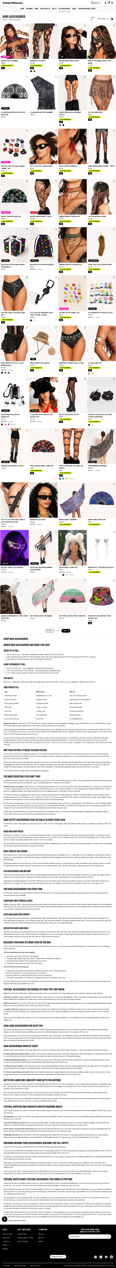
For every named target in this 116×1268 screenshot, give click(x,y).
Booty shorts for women (76, 1150)
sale (74, 9)
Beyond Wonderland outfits (16, 1060)
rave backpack (44, 786)
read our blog (22, 1234)
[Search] (93, 3)
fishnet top (81, 865)
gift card (41, 1238)
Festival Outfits (12, 1179)
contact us (6, 1241)
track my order (7, 1234)
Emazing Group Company (97, 1265)
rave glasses (68, 997)
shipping (5, 1249)
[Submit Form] (109, 1236)
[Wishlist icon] (27, 25)
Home (5, 20)
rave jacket (10, 1197)
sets (54, 9)
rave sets (76, 1163)
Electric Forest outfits (14, 1066)
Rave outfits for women (11, 1163)
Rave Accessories (14, 20)
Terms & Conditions (35, 1265)
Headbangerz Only (87, 9)
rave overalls (40, 1197)
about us (41, 1234)
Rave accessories (9, 729)
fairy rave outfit (15, 904)
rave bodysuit (17, 857)
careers (40, 1241)
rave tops (7, 1153)
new (22, 9)
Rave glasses (8, 764)
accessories (64, 9)
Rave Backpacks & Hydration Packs (48, 671)
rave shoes (50, 1150)
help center (6, 1238)
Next (65, 630)
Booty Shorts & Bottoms (44, 668)
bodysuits (45, 9)
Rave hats (7, 835)
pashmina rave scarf (15, 971)
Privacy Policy (6, 1265)
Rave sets (26, 1009)
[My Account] (105, 3)
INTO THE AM (109, 1265)
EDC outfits (10, 1054)
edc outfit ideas (23, 1241)
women (29, 9)
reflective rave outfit (86, 932)
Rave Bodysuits (28, 668)
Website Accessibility (20, 1265)
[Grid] (110, 19)
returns (5, 1245)
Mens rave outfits (51, 1029)
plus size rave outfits (36, 1171)
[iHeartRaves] (13, 3)
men (36, 9)
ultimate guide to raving (25, 1238)
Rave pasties (8, 863)
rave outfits (99, 729)
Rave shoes (7, 881)
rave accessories (52, 1206)
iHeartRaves (71, 1265)
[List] (112, 19)
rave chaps (100, 875)
